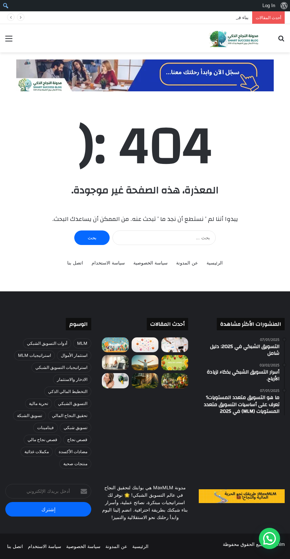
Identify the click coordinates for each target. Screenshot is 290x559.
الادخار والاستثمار (72, 379)
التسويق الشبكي (72, 403)
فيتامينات (45, 427)
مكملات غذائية (36, 451)
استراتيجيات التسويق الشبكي (61, 367)
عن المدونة (187, 263)
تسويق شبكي (75, 427)
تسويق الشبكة (29, 415)
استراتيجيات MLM (34, 355)
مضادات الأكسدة (73, 451)
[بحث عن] (281, 41)
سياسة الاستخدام (108, 263)
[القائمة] (8, 41)
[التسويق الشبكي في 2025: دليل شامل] (145, 345)
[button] (269, 538)
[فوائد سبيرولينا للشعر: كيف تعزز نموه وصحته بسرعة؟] (115, 380)
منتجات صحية (75, 463)
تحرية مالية (38, 403)
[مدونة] (233, 38)
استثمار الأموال (74, 355)
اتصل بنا (75, 263)
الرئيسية (215, 263)
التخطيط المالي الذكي (67, 391)
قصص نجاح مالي (42, 439)
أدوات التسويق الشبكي (47, 343)
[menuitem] (284, 5)
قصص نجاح (77, 439)
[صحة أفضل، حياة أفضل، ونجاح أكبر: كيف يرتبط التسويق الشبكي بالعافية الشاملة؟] (115, 345)
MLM (82, 343)
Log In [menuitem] (268, 5)
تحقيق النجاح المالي (69, 415)
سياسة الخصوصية (150, 263)
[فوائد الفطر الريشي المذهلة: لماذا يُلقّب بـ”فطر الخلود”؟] (145, 380)
